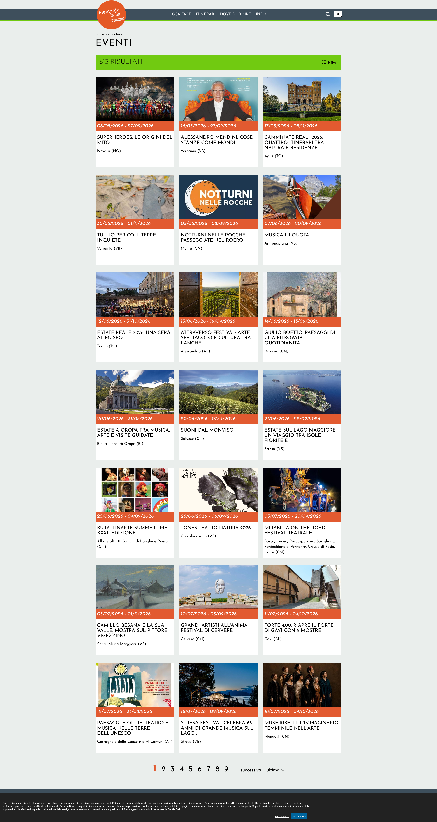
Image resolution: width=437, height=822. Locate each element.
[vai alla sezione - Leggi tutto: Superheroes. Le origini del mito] (135, 122)
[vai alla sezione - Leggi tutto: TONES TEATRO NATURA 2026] (218, 513)
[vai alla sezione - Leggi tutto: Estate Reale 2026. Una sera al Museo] (135, 317)
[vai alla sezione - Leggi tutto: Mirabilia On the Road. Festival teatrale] (302, 513)
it (338, 14)
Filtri (333, 63)
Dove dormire (235, 14)
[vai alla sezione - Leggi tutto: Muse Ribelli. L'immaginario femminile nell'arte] (302, 708)
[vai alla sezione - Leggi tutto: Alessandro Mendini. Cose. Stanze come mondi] (218, 122)
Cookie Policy (175, 809)
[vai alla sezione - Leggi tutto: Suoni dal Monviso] (218, 415)
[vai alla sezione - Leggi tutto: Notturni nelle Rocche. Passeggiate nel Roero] (218, 220)
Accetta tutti (299, 816)
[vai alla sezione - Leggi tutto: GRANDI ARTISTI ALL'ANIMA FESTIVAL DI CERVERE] (218, 610)
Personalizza (282, 816)
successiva (251, 770)
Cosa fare (180, 14)
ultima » (275, 770)
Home (100, 34)
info (261, 14)
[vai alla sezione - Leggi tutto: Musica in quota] (302, 220)
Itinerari (205, 14)
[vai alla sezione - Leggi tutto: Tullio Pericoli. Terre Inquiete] (135, 220)
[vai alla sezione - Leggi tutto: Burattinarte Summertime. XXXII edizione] (135, 513)
